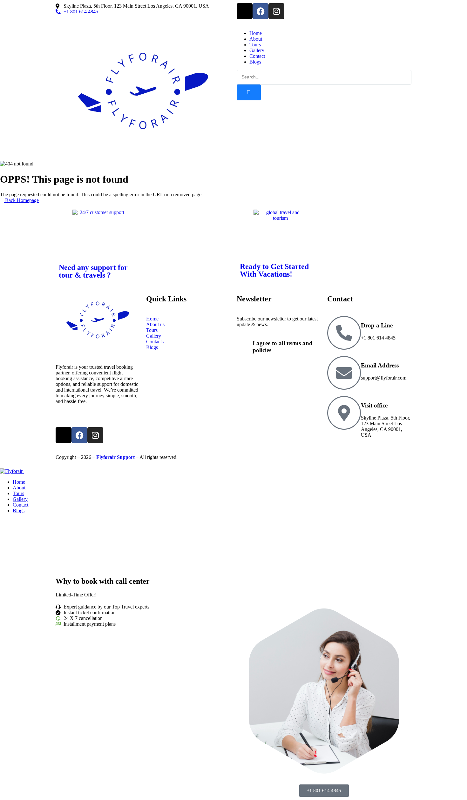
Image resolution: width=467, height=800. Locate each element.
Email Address (380, 365)
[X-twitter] (245, 11)
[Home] (143, 155)
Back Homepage (21, 200)
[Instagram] (276, 11)
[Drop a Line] (344, 333)
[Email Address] (344, 373)
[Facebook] (260, 11)
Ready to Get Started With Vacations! (274, 270)
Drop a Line (377, 325)
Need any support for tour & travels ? (93, 271)
